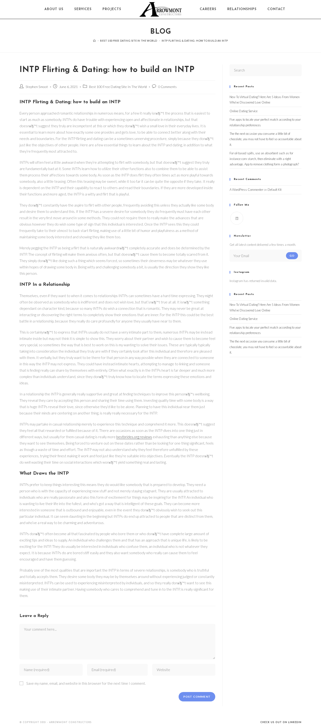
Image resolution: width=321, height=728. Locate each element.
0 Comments (167, 87)
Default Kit (275, 189)
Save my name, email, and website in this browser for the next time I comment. (86, 683)
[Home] (94, 40)
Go (292, 255)
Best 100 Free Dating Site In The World (118, 87)
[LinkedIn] (236, 218)
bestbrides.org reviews (134, 437)
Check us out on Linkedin (280, 722)
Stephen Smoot (37, 87)
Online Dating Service (244, 111)
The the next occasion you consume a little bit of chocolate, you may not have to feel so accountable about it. (265, 139)
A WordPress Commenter (246, 189)
